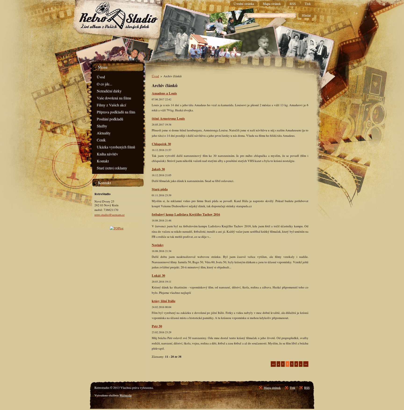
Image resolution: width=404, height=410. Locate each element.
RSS (307, 387)
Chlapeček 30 (161, 143)
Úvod (101, 76)
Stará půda (160, 189)
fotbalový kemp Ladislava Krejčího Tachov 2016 (186, 214)
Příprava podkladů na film (116, 111)
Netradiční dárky (109, 90)
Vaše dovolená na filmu (114, 97)
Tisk (292, 387)
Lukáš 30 (158, 275)
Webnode (125, 395)
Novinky (158, 244)
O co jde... (104, 83)
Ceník (101, 139)
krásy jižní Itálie (163, 300)
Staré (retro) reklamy (112, 167)
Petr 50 (157, 326)
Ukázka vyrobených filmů (116, 146)
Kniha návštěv (107, 153)
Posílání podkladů (110, 118)
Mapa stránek (272, 387)
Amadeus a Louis (164, 93)
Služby (102, 125)
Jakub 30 (158, 169)
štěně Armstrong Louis (168, 118)
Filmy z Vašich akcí (111, 104)
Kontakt (103, 160)
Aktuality (104, 132)
